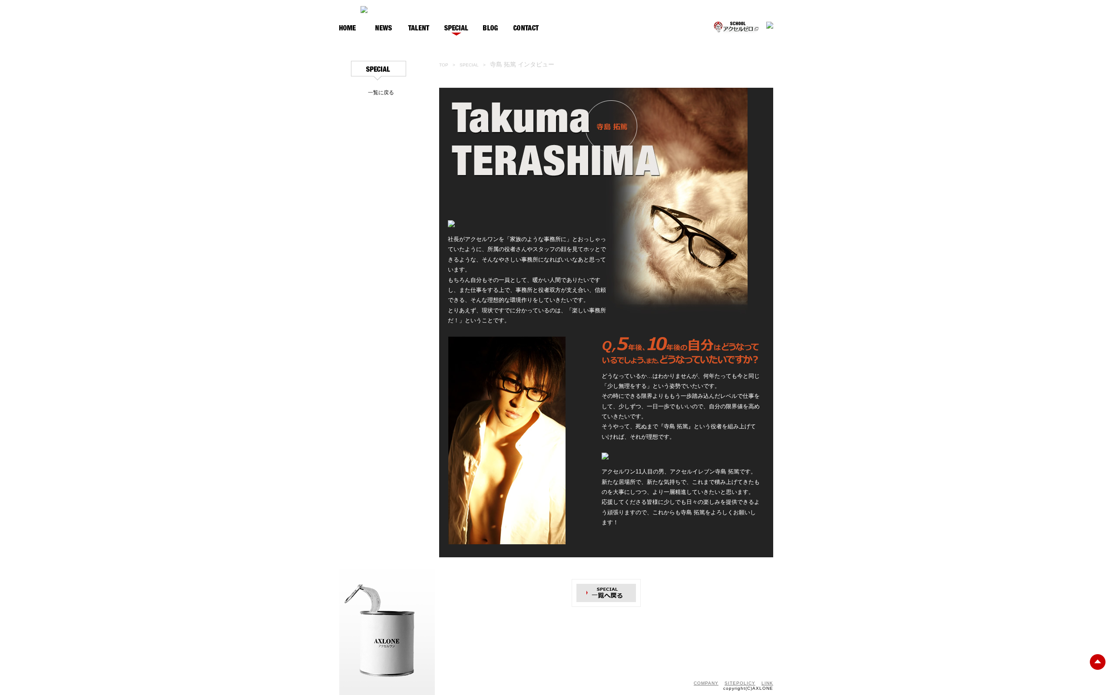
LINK (767, 683)
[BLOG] (490, 29)
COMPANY (706, 683)
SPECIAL (469, 65)
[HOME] (348, 29)
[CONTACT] (526, 29)
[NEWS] (383, 29)
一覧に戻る (381, 92)
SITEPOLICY (740, 683)
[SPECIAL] (456, 29)
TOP (443, 65)
